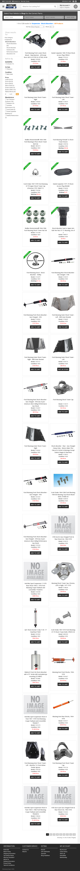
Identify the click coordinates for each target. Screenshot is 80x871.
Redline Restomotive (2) (11, 116)
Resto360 (6, 849)
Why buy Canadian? (9, 857)
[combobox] (13, 17)
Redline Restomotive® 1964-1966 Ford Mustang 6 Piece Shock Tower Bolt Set (35, 142)
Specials (43, 853)
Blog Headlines (45, 855)
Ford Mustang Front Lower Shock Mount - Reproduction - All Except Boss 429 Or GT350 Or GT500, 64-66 (35, 55)
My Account (63, 849)
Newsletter (63, 855)
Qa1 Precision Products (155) (9, 100)
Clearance (9, 69)
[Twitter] (75, 1)
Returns (24, 851)
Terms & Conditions (9, 865)
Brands (43, 849)
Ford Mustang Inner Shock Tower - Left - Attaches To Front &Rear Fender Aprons (36, 765)
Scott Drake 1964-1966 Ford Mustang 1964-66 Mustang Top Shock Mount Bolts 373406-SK (63, 495)
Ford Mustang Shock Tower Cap (63, 399)
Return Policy (7, 851)
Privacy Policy (7, 863)
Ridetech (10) (10, 103)
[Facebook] (73, 1)
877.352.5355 (7, 1)
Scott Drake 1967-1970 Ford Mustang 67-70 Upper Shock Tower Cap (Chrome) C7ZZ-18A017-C (36, 186)
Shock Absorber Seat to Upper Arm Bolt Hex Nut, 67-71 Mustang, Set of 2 (63, 230)
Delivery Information (9, 861)
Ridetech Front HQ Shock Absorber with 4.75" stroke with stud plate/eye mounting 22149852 (35, 674)
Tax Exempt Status (9, 855)
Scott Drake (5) (10, 109)
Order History (63, 851)
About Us (6, 859)
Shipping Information (9, 853)
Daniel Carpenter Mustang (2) (10, 112)
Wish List (62, 853)
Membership (63, 857)
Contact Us (16, 1)
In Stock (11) (10, 64)
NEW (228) (9, 74)
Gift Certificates (45, 851)
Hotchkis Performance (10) (10, 106)
